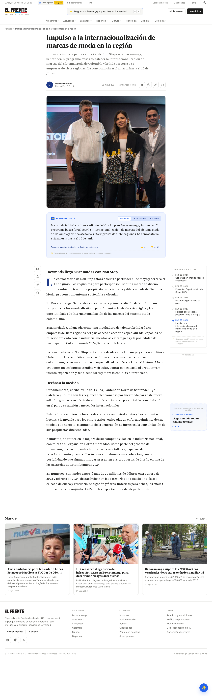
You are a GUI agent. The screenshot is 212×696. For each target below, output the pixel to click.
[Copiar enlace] (156, 85)
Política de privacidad (178, 619)
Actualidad (69, 20)
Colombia (160, 20)
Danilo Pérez (65, 83)
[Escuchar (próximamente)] (163, 85)
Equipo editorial (127, 619)
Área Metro (52, 20)
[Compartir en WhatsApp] (149, 85)
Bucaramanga (79, 615)
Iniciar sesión (176, 11)
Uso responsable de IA (179, 627)
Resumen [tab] (124, 218)
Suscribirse (195, 11)
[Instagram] (16, 640)
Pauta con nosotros (129, 632)
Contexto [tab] (154, 218)
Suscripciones (126, 636)
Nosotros (124, 615)
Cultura (116, 20)
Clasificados (179, 3)
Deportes (101, 20)
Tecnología (130, 20)
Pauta (193, 3)
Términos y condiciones (179, 615)
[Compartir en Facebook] (142, 85)
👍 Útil (144, 247)
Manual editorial (175, 623)
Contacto (33, 631)
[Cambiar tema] (204, 2)
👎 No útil (155, 247)
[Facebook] (8, 640)
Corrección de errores (178, 632)
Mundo (76, 632)
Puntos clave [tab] (139, 218)
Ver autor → (201, 519)
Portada (8, 29)
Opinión (145, 20)
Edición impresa (160, 3)
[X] (24, 640)
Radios (123, 623)
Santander (86, 20)
